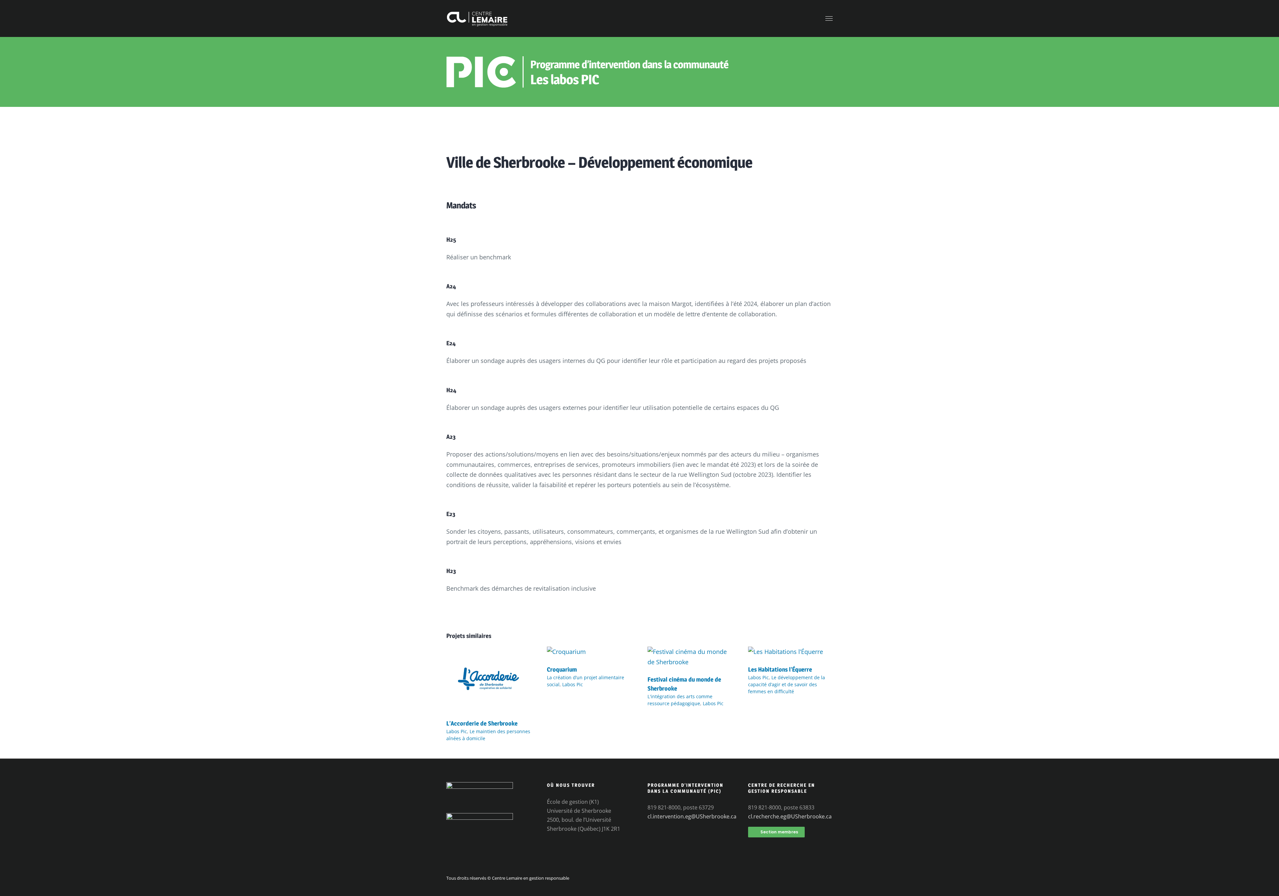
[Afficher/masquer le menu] (829, 18)
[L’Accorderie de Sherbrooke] (488, 652)
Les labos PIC (564, 79)
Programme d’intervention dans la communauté (629, 64)
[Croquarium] (566, 652)
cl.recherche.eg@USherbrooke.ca (790, 816)
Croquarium (562, 669)
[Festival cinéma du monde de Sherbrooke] (689, 652)
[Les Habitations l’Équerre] (785, 652)
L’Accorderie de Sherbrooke (482, 723)
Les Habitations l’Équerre (780, 669)
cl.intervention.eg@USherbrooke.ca (691, 816)
